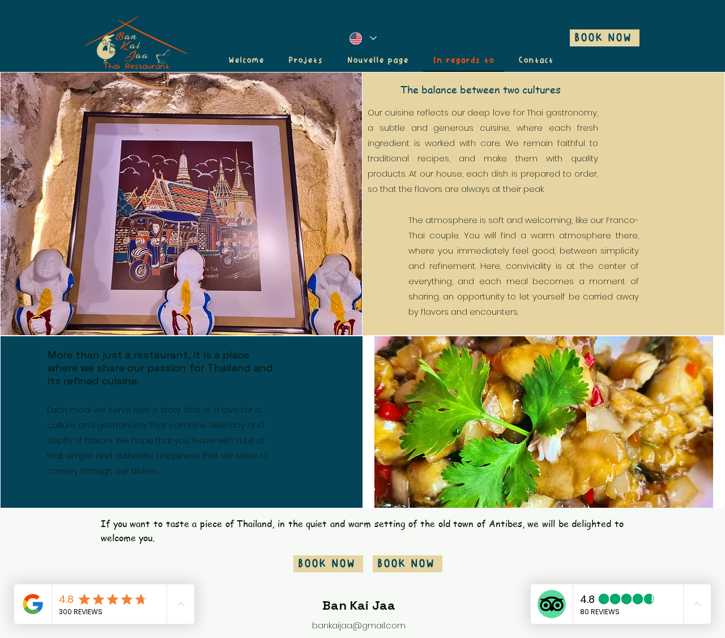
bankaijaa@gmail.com (359, 625)
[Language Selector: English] (362, 38)
